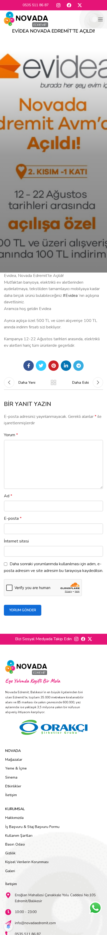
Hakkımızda (14, 817)
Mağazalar (13, 759)
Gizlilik (10, 853)
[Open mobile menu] (100, 19)
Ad (8, 496)
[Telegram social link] (78, 365)
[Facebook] (69, 5)
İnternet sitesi (16, 541)
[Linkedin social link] (66, 365)
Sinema (11, 777)
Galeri (10, 871)
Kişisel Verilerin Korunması (27, 861)
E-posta (13, 518)
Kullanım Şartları (18, 835)
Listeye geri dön (53, 382)
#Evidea (70, 295)
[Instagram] (58, 5)
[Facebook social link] (28, 365)
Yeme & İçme (16, 768)
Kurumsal (15, 808)
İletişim (11, 795)
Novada (13, 750)
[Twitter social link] (41, 365)
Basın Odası (15, 844)
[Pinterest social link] (53, 365)
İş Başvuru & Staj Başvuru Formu (32, 826)
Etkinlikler (13, 786)
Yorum (11, 435)
